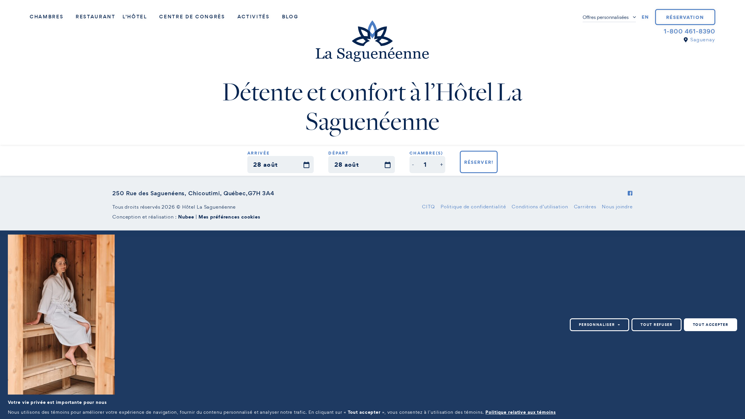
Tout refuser (656, 324)
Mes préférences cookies (229, 216)
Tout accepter (710, 324)
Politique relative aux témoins (520, 412)
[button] (413, 164)
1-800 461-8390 (689, 31)
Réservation (685, 17)
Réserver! (479, 162)
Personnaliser (599, 324)
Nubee (186, 216)
